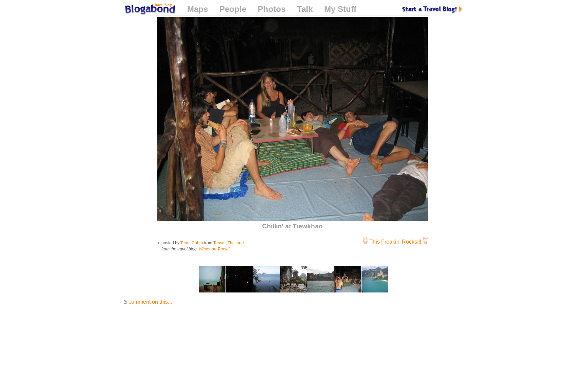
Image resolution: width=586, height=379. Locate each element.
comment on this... (149, 302)
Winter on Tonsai (214, 249)
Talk (305, 9)
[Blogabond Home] (149, 10)
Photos (272, 9)
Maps (197, 9)
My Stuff (340, 9)
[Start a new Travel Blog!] (432, 9)
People (232, 9)
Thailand (236, 243)
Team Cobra (191, 243)
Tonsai (219, 243)
